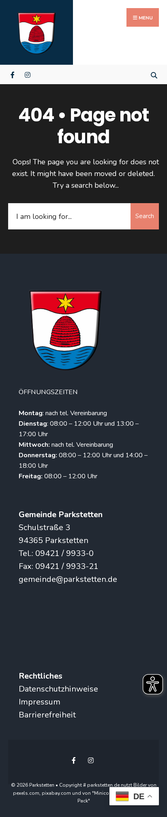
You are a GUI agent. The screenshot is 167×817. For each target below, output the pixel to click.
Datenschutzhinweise (58, 688)
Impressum (39, 701)
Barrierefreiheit (47, 714)
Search (144, 216)
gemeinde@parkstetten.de (68, 579)
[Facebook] (13, 74)
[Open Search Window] (154, 74)
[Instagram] (27, 74)
